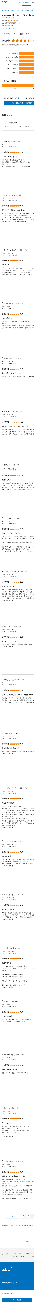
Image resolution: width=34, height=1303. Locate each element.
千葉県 (13, 10)
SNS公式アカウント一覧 (9, 1283)
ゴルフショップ (16, 1253)
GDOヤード (21, 98)
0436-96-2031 (10, 28)
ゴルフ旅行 (15, 1256)
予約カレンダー (25, 34)
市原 (18, 10)
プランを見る (17, 1300)
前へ (13, 1216)
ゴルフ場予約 (5, 10)
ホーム (12, 2)
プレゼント (24, 1256)
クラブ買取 (26, 1253)
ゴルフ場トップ (9, 34)
